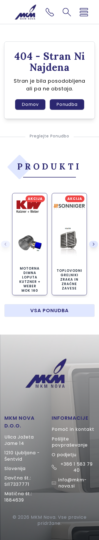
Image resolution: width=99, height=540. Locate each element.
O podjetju (64, 455)
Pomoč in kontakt (73, 429)
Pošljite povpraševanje (70, 442)
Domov (30, 104)
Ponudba (67, 104)
